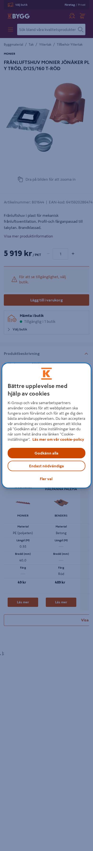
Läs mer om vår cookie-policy (58, 439)
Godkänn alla (46, 453)
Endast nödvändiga (46, 466)
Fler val (46, 479)
